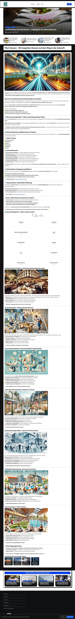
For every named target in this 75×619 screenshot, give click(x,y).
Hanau (13, 27)
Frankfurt (41, 215)
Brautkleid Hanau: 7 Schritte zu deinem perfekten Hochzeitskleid (49, 39)
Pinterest (6, 602)
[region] (37, 616)
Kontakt (6, 596)
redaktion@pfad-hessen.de (21, 179)
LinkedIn (6, 599)
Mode (45, 580)
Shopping (54, 242)
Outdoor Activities (21, 262)
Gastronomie (8, 27)
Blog (42, 4)
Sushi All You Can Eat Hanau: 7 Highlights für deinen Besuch (30, 29)
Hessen (33, 4)
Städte (38, 4)
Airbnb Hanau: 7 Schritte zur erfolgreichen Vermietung (29, 584)
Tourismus (30, 580)
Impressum (6, 605)
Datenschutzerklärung (9, 608)
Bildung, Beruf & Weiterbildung (21, 232)
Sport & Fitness (54, 252)
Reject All (63, 616)
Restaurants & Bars (54, 262)
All (32, 215)
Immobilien (21, 222)
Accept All (70, 616)
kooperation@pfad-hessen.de (19, 194)
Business (36, 215)
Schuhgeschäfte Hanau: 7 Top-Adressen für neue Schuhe (66, 39)
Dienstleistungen (21, 242)
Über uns (6, 594)
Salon (54, 232)
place (21, 252)
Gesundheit (54, 222)
